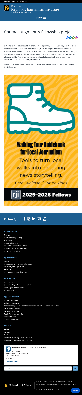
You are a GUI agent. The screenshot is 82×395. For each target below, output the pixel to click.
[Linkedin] (70, 37)
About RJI (8, 325)
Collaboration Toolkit (11, 303)
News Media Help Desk (12, 308)
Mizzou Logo (6, 8)
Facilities (7, 332)
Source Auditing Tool (11, 319)
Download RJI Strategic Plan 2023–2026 (18, 338)
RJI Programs (9, 278)
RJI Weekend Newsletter (12, 251)
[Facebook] (67, 37)
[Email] (73, 37)
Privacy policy (72, 384)
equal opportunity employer (51, 389)
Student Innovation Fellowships (15, 272)
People (6, 329)
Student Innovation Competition (15, 246)
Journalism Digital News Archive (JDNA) (18, 285)
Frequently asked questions (14, 267)
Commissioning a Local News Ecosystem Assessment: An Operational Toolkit (31, 306)
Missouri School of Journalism (15, 2)
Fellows (6, 261)
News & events (10, 231)
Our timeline (8, 335)
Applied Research (11, 296)
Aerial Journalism (10, 282)
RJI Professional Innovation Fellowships (18, 264)
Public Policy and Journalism (14, 314)
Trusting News (9, 290)
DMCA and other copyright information (54, 384)
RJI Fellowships (10, 257)
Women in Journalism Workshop (15, 248)
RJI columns (8, 240)
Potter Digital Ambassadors (14, 288)
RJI (35, 8)
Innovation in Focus (11, 300)
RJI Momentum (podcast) (13, 238)
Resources (8, 269)
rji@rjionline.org (12, 361)
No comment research (12, 311)
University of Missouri (21, 13)
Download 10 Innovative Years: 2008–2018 (19, 340)
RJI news (7, 235)
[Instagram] (76, 37)
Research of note (10, 317)
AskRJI (75, 390)
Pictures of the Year (11, 243)
